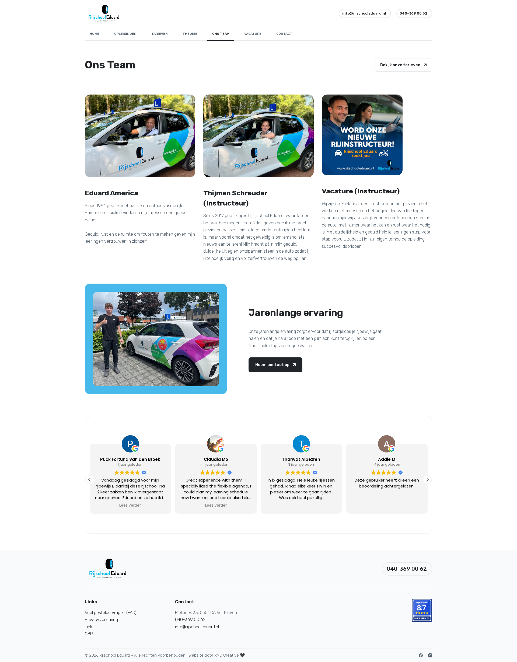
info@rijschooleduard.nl (364, 13)
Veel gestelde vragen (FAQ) (110, 612)
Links (90, 626)
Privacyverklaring (101, 619)
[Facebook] (421, 655)
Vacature (252, 34)
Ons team (220, 34)
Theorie (190, 34)
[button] (427, 480)
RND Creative (226, 655)
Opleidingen (125, 34)
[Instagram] (430, 655)
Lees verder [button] (130, 505)
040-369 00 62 (413, 13)
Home (94, 34)
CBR (89, 633)
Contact (284, 34)
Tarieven (159, 34)
